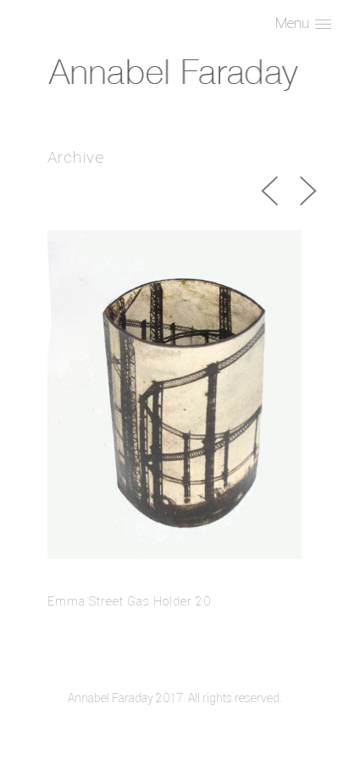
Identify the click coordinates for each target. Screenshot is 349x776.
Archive (76, 157)
